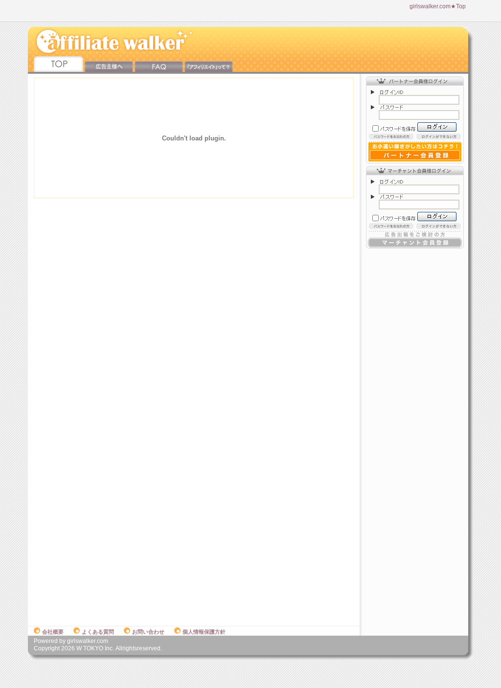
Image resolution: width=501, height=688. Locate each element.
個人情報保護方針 (204, 632)
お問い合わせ (148, 632)
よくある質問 (98, 632)
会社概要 (53, 632)
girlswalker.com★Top (438, 6)
